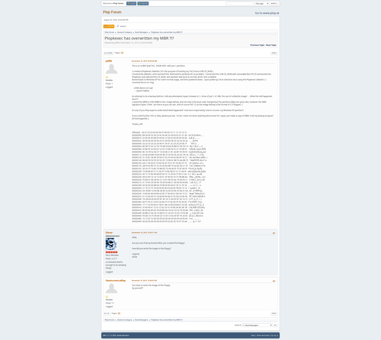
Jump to (238, 325)
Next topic (271, 45)
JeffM (109, 61)
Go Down (108, 53)
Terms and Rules (263, 335)
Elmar (109, 232)
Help (253, 335)
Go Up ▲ (274, 335)
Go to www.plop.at (267, 13)
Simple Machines (123, 335)
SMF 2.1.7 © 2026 (109, 335)
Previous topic (257, 45)
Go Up (106, 313)
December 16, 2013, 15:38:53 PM (144, 280)
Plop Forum (112, 12)
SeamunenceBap (116, 280)
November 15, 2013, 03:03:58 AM (144, 61)
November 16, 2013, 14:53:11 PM (144, 232)
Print (274, 53)
